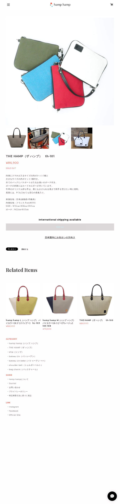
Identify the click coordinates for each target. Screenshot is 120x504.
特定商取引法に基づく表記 (20, 395)
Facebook (13, 411)
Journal (12, 383)
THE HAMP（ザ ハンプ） (21, 347)
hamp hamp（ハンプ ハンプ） (24, 343)
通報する (24, 249)
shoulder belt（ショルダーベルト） (26, 365)
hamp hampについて (18, 379)
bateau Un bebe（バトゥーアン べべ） (27, 361)
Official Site (14, 415)
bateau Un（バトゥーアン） (22, 356)
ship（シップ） (16, 352)
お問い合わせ (14, 387)
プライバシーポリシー (18, 391)
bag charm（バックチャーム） (24, 369)
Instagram (14, 407)
